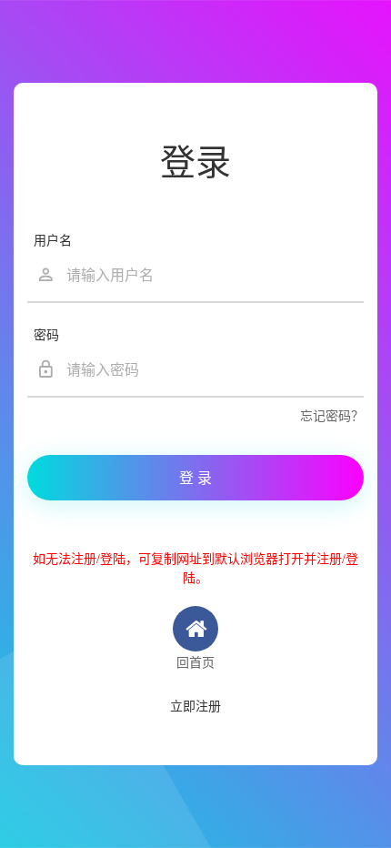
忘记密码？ (332, 416)
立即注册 (195, 706)
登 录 (195, 478)
